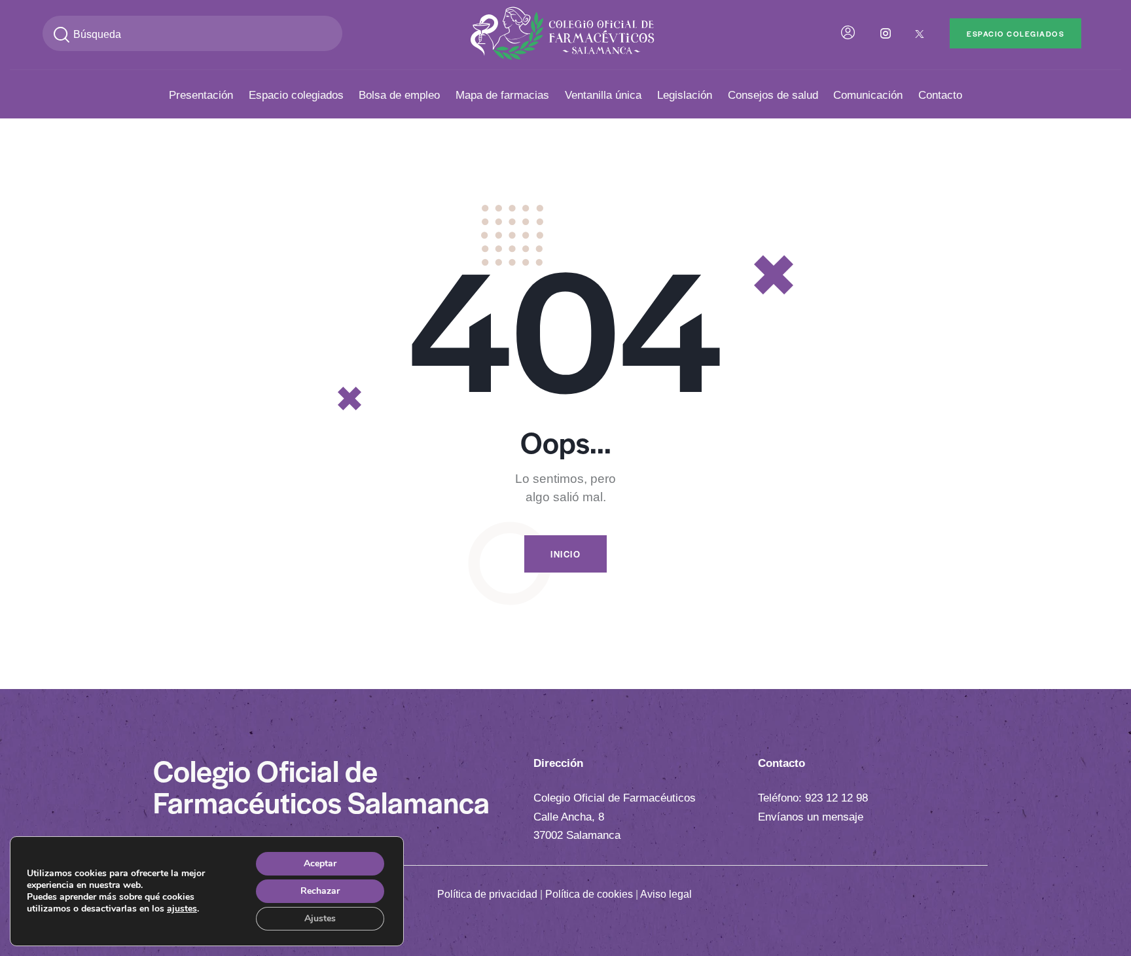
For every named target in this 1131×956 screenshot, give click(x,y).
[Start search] (61, 35)
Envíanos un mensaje (810, 817)
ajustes (182, 909)
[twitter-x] (919, 33)
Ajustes (320, 918)
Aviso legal (666, 894)
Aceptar (320, 863)
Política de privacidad (487, 894)
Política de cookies (589, 894)
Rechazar (320, 891)
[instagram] (885, 33)
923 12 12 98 (836, 798)
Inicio (565, 554)
